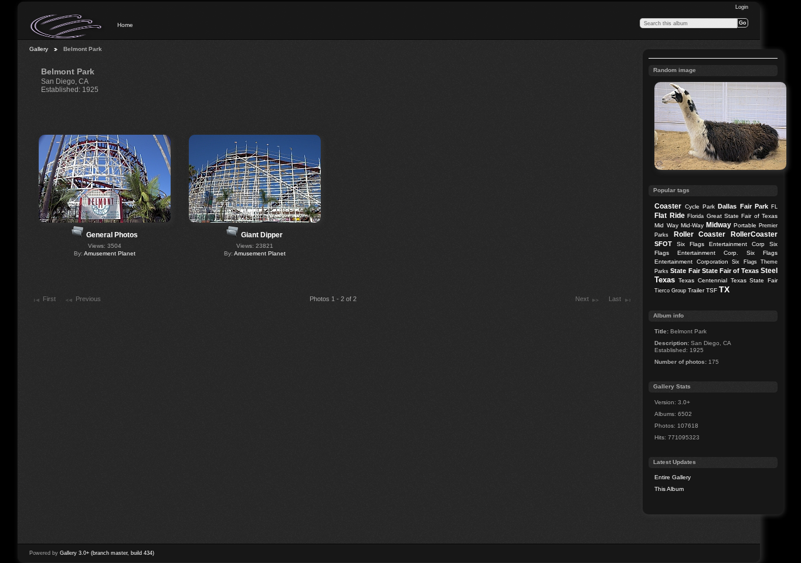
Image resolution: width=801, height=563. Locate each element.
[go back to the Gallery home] (66, 26)
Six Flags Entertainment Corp (721, 244)
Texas (664, 279)
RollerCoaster (754, 234)
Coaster (667, 206)
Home (125, 25)
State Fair (685, 270)
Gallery (38, 49)
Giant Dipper (262, 235)
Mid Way (666, 225)
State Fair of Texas (730, 270)
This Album (669, 489)
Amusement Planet (109, 253)
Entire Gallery (672, 477)
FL (774, 207)
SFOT (663, 243)
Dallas (727, 206)
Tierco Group (670, 291)
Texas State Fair (754, 280)
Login (741, 7)
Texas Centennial (702, 280)
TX (724, 289)
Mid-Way (692, 225)
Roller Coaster (700, 234)
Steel (769, 271)
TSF (711, 290)
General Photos (112, 235)
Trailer (696, 290)
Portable (745, 225)
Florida (695, 216)
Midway (718, 225)
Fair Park (754, 206)
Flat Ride (669, 215)
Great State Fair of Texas (742, 216)
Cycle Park (700, 206)
